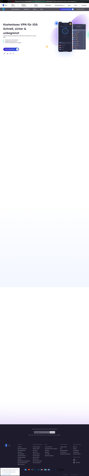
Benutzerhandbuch (64, 450)
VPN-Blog (47, 450)
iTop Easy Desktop (21, 450)
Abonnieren (52, 432)
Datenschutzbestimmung (10, 472)
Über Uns (75, 446)
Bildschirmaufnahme (49, 455)
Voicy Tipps (47, 453)
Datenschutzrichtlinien (74, 474)
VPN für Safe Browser (37, 460)
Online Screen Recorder (22, 462)
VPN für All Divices (37, 462)
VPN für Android (36, 453)
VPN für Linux (35, 459)
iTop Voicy (20, 452)
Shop (75, 5)
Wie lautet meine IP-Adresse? (51, 448)
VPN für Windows (36, 446)
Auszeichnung (76, 452)
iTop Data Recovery (22, 455)
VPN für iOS (35, 452)
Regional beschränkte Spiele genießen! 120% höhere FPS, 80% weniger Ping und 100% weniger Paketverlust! (45, 1)
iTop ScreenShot (21, 453)
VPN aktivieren (63, 452)
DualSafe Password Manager (24, 460)
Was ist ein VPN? (48, 446)
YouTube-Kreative (76, 453)
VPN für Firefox (36, 457)
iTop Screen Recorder (22, 448)
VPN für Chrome (36, 455)
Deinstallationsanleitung (65, 453)
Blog (41, 9)
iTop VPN (19, 446)
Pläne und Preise (21, 464)
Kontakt (74, 448)
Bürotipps (47, 452)
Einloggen (84, 5)
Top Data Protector (22, 457)
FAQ (61, 448)
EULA (82, 474)
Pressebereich (76, 450)
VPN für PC (35, 450)
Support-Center (63, 446)
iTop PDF (19, 459)
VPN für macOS (36, 448)
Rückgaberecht (65, 474)
